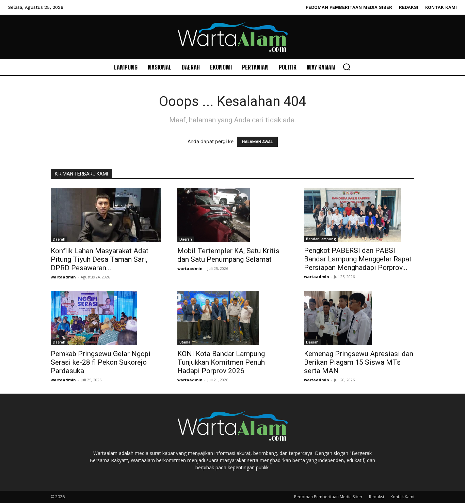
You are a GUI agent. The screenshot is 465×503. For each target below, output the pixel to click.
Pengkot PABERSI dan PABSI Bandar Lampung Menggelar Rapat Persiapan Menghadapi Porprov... (358, 259)
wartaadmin (63, 276)
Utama (184, 342)
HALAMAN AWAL (257, 141)
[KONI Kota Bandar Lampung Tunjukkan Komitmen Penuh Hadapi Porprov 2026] (232, 318)
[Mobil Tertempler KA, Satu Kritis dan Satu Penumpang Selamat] (232, 215)
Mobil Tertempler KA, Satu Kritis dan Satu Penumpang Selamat (228, 255)
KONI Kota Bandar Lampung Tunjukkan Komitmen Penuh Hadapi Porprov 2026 (221, 362)
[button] (346, 67)
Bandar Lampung (321, 239)
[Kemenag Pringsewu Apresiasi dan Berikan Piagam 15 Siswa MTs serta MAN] (359, 318)
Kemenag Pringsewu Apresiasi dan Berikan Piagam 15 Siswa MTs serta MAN (358, 362)
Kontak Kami (402, 497)
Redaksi (376, 497)
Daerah (59, 239)
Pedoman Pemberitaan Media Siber (328, 497)
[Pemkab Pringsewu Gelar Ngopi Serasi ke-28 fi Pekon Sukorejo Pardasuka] (106, 318)
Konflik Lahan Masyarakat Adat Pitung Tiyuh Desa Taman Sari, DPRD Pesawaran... (99, 259)
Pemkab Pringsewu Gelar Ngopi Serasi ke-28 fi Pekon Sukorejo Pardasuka (100, 362)
